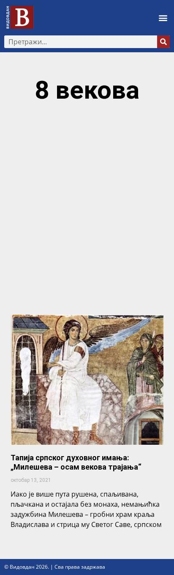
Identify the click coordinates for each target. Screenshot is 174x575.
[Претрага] (163, 41)
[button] (163, 17)
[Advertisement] (87, 213)
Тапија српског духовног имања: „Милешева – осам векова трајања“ (76, 462)
